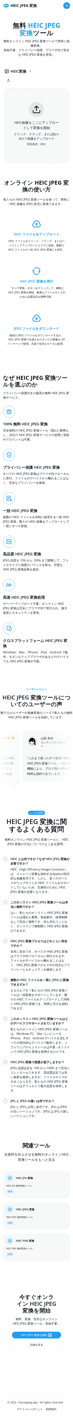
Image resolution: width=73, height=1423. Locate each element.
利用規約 (51, 1409)
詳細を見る (36, 1344)
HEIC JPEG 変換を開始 (34, 1335)
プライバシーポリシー (30, 1409)
